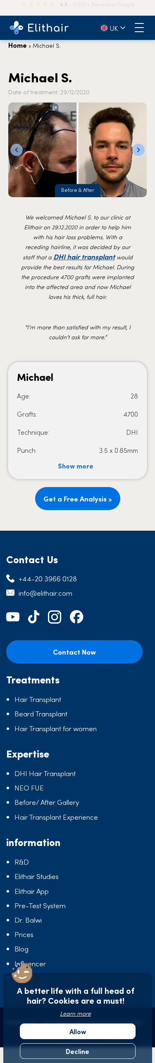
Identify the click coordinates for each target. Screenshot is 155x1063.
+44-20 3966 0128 (48, 578)
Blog (21, 948)
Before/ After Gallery (46, 802)
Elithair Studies (36, 876)
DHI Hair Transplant (45, 773)
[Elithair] (39, 28)
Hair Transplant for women (55, 728)
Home (17, 45)
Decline (77, 1051)
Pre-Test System (40, 905)
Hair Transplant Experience (56, 817)
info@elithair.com (45, 593)
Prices (23, 934)
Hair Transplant (37, 699)
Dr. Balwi (28, 920)
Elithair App (31, 891)
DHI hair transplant (84, 256)
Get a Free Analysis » (77, 499)
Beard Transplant (40, 713)
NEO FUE (29, 788)
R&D (21, 862)
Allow (77, 1031)
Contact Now (74, 652)
